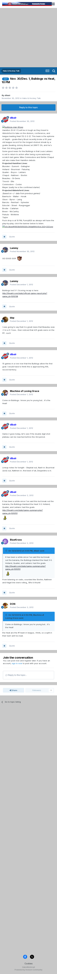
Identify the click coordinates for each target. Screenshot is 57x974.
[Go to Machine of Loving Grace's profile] (5, 393)
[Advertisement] (28, 37)
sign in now (17, 663)
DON (12, 603)
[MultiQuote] (4, 237)
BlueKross (16, 539)
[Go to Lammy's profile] (5, 250)
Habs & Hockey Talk (31, 98)
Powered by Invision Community (28, 970)
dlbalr (7, 95)
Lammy (14, 248)
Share (14, 690)
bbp (12, 317)
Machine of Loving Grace (24, 391)
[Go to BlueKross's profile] (5, 541)
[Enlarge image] (12, 127)
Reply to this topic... (17, 675)
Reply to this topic (28, 107)
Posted (22, 121)
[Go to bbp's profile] (5, 319)
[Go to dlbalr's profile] (5, 119)
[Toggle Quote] (6, 550)
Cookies (29, 963)
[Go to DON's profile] (5, 606)
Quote (12, 236)
